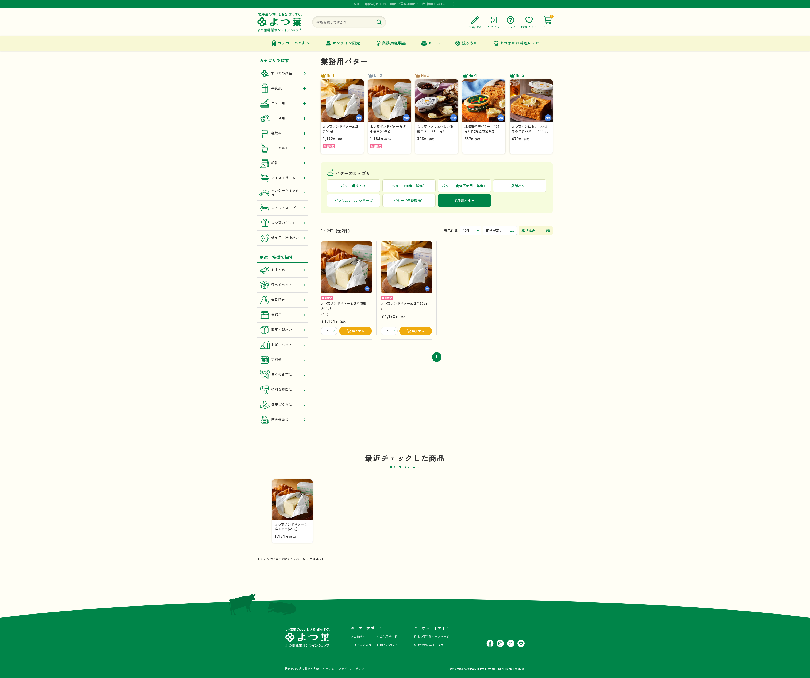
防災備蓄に (280, 420)
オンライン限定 (346, 43)
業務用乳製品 (394, 43)
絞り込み (529, 230)
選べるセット (281, 285)
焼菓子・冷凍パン (285, 238)
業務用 (276, 315)
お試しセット (281, 345)
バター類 (299, 559)
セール (434, 43)
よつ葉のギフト (283, 223)
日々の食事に (281, 375)
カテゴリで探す (291, 43)
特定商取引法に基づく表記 (302, 668)
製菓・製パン (281, 330)
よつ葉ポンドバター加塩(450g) (404, 303)
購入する (358, 331)
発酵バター (519, 186)
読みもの (470, 43)
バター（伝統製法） (409, 201)
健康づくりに (281, 405)
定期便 (276, 360)
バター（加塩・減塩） (409, 186)
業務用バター (318, 559)
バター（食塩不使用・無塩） (464, 186)
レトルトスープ (283, 208)
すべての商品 (281, 73)
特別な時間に (281, 390)
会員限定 (278, 300)
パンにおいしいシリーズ (354, 201)
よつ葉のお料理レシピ (520, 43)
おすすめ (278, 270)
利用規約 (328, 668)
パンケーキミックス (285, 193)
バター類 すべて (353, 186)
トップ (261, 559)
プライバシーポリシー (353, 668)
